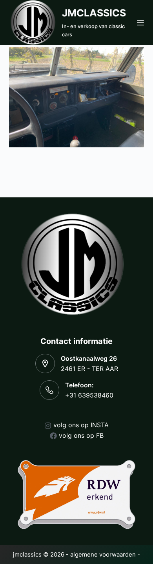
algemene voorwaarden (103, 554)
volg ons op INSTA (81, 425)
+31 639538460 (89, 395)
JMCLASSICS (94, 13)
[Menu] (140, 22)
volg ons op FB (81, 435)
